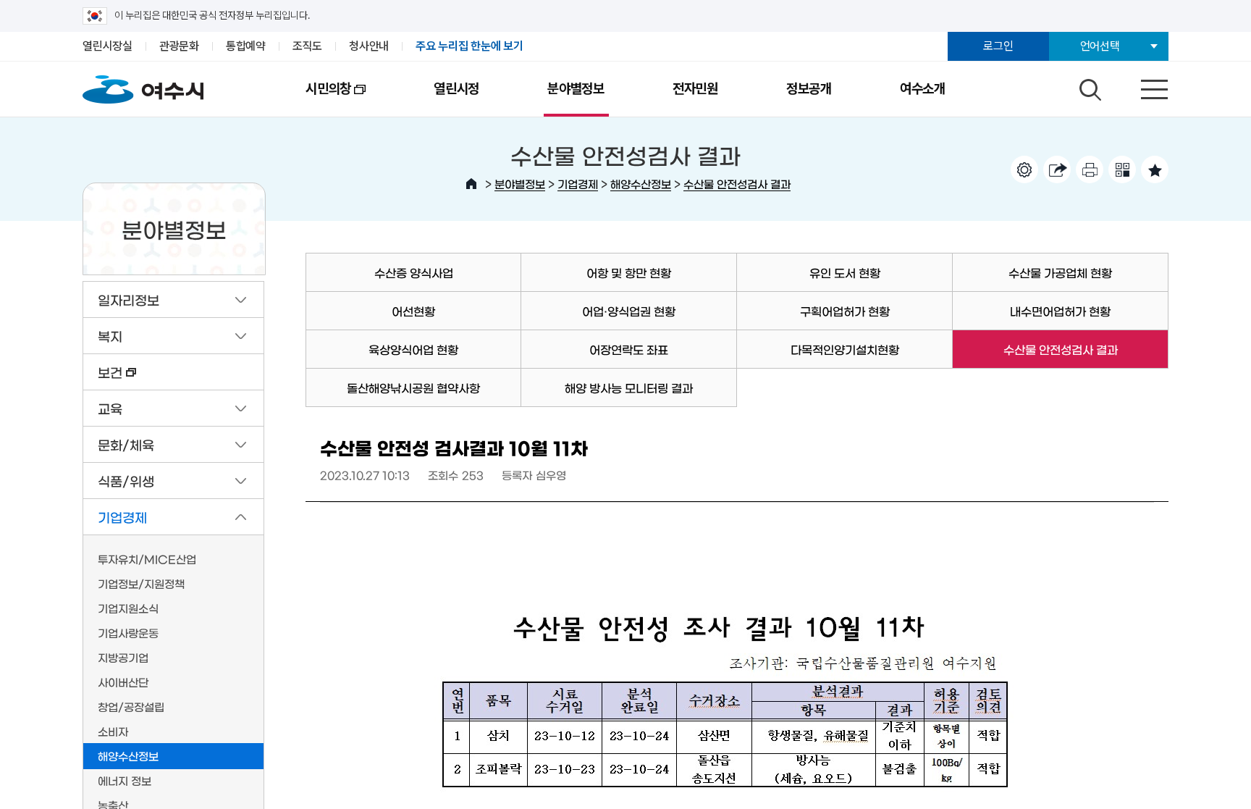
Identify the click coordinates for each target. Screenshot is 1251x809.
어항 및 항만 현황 (628, 272)
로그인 (998, 46)
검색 (1088, 86)
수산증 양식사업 (413, 272)
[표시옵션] (1024, 169)
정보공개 (809, 88)
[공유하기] (1057, 169)
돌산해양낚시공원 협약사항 (413, 387)
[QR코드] (1122, 169)
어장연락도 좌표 (628, 349)
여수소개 (922, 88)
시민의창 (311, 98)
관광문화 (179, 46)
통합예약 (246, 46)
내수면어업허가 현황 (1060, 311)
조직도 (307, 46)
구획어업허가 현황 (845, 311)
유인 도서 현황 (844, 272)
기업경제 (577, 183)
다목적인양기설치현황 (845, 349)
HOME (471, 184)
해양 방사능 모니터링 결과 (629, 387)
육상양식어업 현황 (413, 349)
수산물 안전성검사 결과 (737, 183)
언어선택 (1100, 46)
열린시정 (456, 88)
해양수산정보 (640, 183)
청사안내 (369, 46)
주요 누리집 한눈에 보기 (469, 46)
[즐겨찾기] (1154, 169)
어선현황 (413, 311)
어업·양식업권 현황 (628, 311)
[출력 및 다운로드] (1089, 169)
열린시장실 (107, 46)
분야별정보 (576, 88)
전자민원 (695, 88)
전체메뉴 (1141, 86)
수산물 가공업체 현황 (1060, 272)
